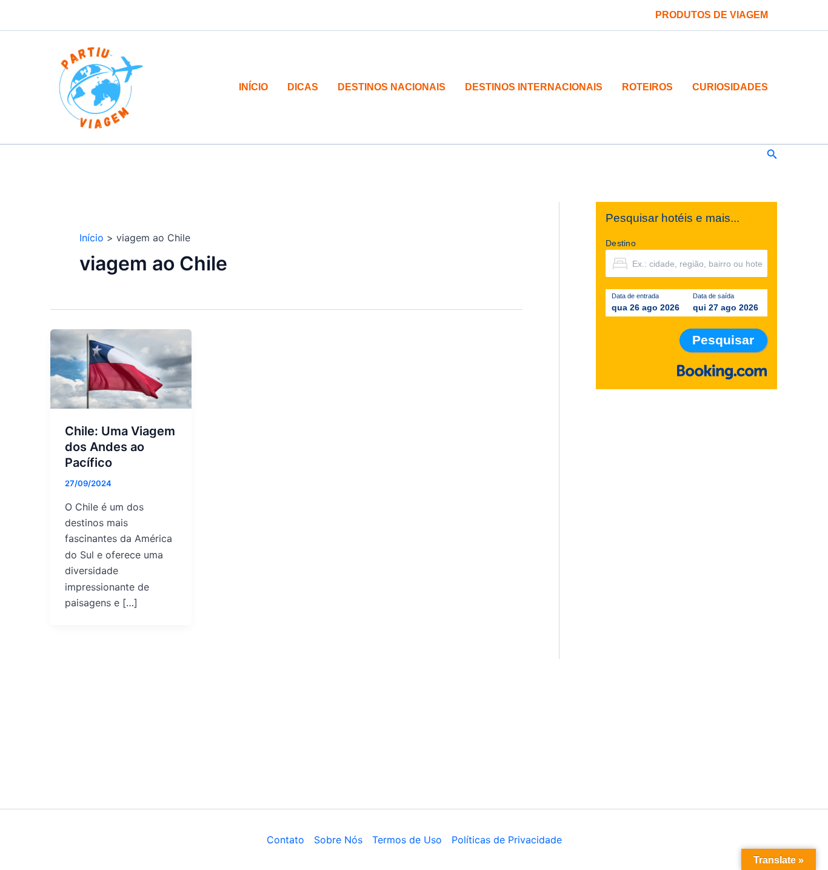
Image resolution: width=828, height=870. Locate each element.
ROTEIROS (647, 87)
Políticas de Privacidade (507, 840)
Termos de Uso (407, 840)
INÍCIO (253, 87)
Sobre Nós (338, 840)
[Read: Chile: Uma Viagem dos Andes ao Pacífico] (121, 368)
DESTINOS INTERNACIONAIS (534, 87)
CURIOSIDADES (730, 87)
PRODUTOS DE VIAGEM (711, 15)
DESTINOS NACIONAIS (392, 87)
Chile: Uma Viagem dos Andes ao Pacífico (120, 447)
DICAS (302, 87)
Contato (285, 840)
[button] (772, 154)
